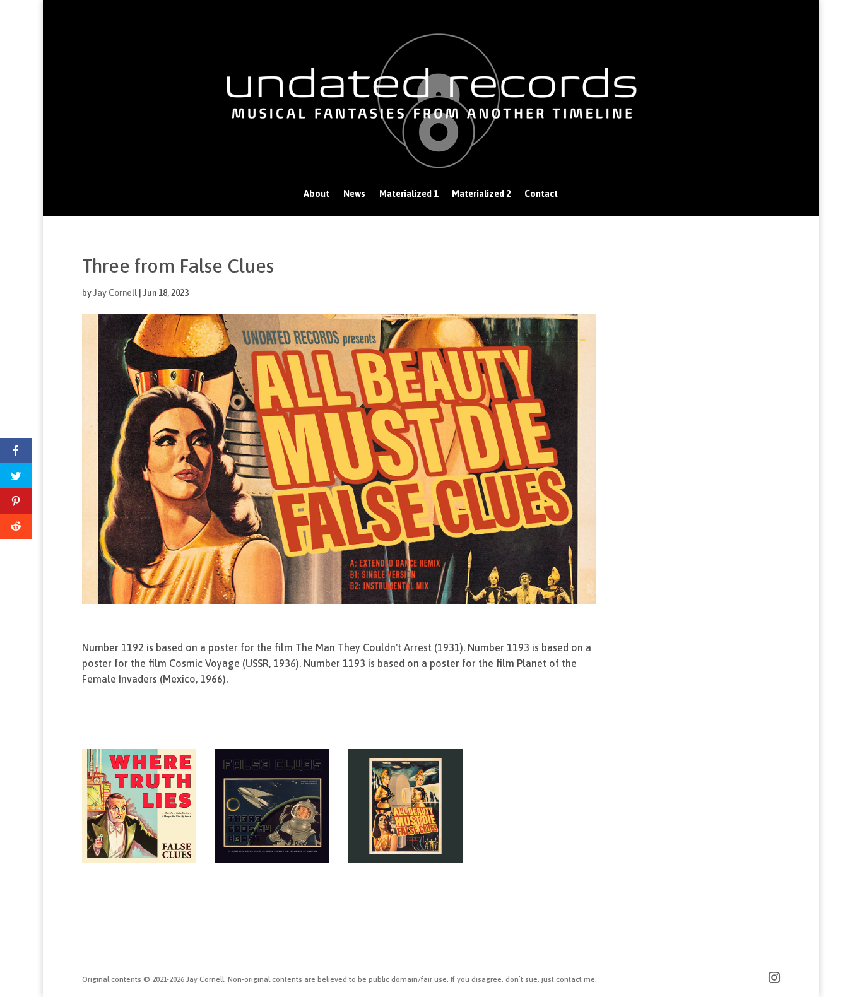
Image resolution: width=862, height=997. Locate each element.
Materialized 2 (481, 194)
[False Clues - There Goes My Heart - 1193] (272, 863)
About (316, 194)
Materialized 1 (408, 194)
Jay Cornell (115, 293)
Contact (541, 194)
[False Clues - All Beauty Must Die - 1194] (405, 863)
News (354, 194)
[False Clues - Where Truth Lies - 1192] (139, 863)
